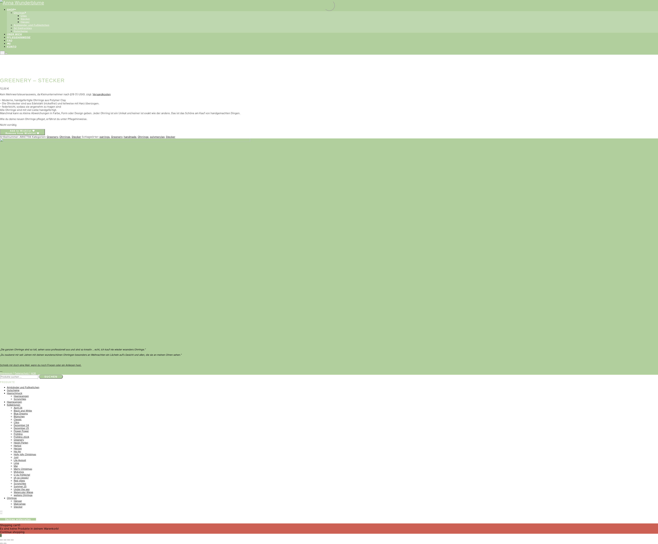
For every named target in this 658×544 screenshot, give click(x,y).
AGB (33, 373)
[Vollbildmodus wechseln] (5, 539)
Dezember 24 (21, 425)
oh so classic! (21, 477)
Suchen (50, 376)
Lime (16, 463)
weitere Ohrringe (23, 495)
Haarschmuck (14, 393)
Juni (16, 457)
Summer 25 (20, 486)
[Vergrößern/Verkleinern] (1, 539)
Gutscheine (13, 390)
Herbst (17, 445)
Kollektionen (13, 404)
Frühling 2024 (21, 436)
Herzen (18, 448)
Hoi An (17, 451)
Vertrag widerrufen (18, 519)
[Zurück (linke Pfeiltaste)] (1, 543)
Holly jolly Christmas (25, 454)
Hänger (18, 500)
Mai (16, 465)
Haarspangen (21, 396)
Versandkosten (102, 94)
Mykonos (19, 471)
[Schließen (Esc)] (12, 539)
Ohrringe (64, 136)
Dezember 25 (21, 428)
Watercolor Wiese (23, 492)
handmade (130, 136)
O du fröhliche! (22, 474)
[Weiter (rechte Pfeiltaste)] (5, 543)
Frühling (18, 433)
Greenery (52, 136)
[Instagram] (1, 370)
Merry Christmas (23, 468)
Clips (16, 422)
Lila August (20, 460)
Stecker (76, 136)
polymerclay (157, 136)
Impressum (6, 373)
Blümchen (19, 416)
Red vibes (19, 480)
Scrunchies (20, 399)
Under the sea (21, 489)
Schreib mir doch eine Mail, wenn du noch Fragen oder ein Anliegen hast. (40, 365)
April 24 (18, 407)
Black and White (23, 410)
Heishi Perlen (21, 442)
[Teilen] (8, 539)
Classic (18, 419)
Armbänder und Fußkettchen (23, 387)
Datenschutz (22, 373)
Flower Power (21, 431)
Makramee (20, 503)
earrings (105, 136)
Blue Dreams (21, 413)
